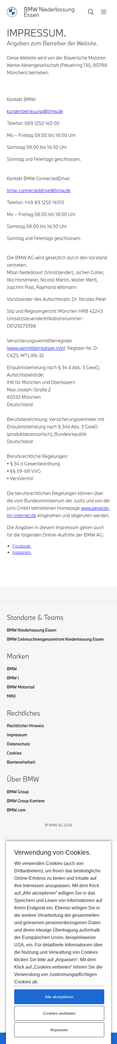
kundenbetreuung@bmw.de (35, 111)
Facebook (22, 546)
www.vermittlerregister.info (36, 348)
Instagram (22, 552)
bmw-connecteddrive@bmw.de (38, 190)
